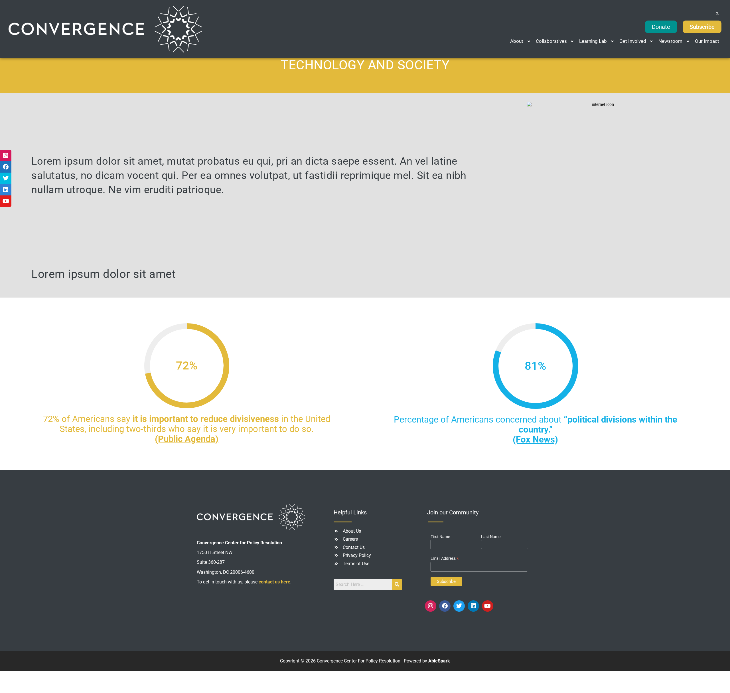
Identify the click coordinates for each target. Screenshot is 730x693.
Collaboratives (551, 41)
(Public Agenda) (186, 439)
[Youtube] (487, 606)
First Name (440, 536)
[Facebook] (445, 606)
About (516, 41)
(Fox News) (535, 439)
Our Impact (707, 41)
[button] (521, 41)
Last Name (490, 536)
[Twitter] (459, 606)
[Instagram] (430, 606)
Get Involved (632, 41)
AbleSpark (439, 661)
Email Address (445, 558)
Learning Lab (593, 41)
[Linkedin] (473, 606)
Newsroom (670, 41)
